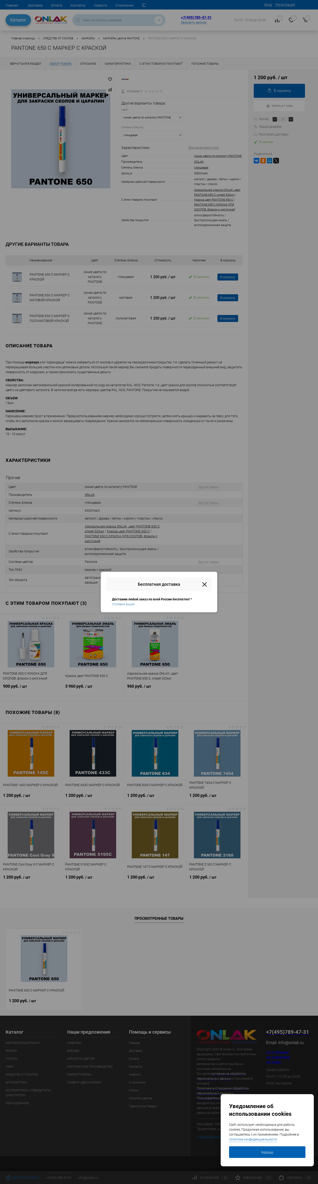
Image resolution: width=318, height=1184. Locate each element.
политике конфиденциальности (253, 1139)
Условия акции (123, 604)
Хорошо (267, 1152)
